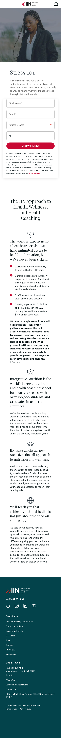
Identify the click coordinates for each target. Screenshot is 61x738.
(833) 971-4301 (16, 668)
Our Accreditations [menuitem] (14, 626)
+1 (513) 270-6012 (26, 671)
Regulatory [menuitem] (11, 654)
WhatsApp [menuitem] (10, 680)
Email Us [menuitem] (9, 675)
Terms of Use (11, 709)
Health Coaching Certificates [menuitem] (19, 622)
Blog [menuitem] (8, 640)
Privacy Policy (34, 173)
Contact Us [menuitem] (11, 689)
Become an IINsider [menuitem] (14, 631)
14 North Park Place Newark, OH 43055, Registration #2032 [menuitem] (30, 695)
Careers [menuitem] (9, 645)
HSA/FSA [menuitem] (10, 650)
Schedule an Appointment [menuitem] (17, 685)
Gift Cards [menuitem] (10, 636)
